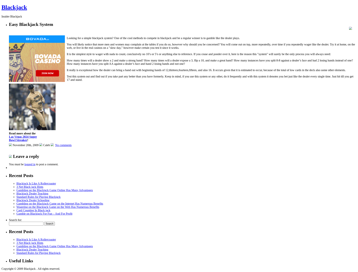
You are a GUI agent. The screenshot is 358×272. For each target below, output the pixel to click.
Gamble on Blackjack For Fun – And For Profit (44, 213)
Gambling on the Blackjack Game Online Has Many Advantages (54, 190)
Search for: (15, 220)
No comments (63, 145)
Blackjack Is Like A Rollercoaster (36, 183)
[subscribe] (350, 28)
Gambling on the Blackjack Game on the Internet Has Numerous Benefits (59, 203)
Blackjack (14, 7)
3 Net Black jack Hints (29, 186)
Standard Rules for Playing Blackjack (38, 196)
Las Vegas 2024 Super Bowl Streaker (23, 138)
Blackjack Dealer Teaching (32, 193)
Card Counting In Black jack (33, 210)
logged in (29, 164)
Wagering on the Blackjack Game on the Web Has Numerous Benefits (57, 207)
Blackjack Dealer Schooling (32, 200)
